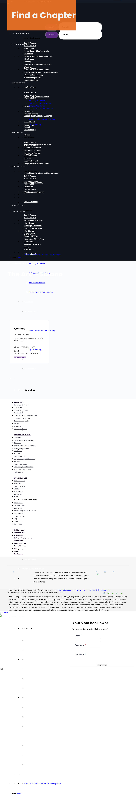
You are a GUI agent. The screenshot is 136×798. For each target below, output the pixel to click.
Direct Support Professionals (36, 96)
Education (28, 302)
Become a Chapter (32, 430)
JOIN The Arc (30, 402)
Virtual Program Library (34, 569)
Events (27, 755)
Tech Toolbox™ (30, 559)
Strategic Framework (33, 678)
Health (27, 321)
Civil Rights (29, 48)
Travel (27, 359)
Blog (54, 783)
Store (58, 783)
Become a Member (32, 421)
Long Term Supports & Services (37, 144)
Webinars (28, 549)
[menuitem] (70, 793)
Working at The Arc (32, 745)
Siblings (27, 158)
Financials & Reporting (34, 726)
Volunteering (30, 368)
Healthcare (29, 59)
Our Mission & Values (33, 659)
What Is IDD (29, 540)
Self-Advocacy (30, 449)
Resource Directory (32, 530)
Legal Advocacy (31, 202)
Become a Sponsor (32, 153)
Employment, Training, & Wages (38, 116)
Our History (29, 669)
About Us (18, 402)
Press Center (29, 707)
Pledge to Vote (102, 665)
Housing (28, 135)
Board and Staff (31, 717)
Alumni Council (31, 469)
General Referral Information (41, 292)
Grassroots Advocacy (33, 75)
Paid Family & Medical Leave (36, 163)
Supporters (29, 736)
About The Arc (18, 205)
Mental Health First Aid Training (42, 330)
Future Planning (31, 311)
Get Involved (17, 378)
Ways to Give (30, 478)
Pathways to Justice (37, 263)
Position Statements (33, 688)
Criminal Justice (31, 98)
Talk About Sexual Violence (40, 103)
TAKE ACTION (30, 411)
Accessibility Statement (100, 590)
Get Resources (18, 166)
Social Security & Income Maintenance (41, 173)
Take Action (18, 508)
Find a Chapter (43, 783)
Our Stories (29, 697)
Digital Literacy (35, 349)
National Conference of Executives (25, 511)
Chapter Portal (30, 783)
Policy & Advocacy (20, 44)
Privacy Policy (80, 590)
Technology (29, 340)
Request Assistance (37, 282)
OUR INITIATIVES (20, 478)
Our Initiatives (18, 83)
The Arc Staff (18, 413)
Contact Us (29, 764)
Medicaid (28, 67)
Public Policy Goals (32, 77)
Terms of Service (64, 590)
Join (51, 783)
